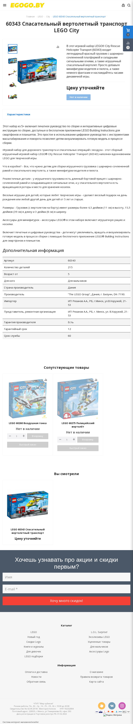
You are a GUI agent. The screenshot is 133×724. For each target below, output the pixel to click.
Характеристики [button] (18, 114)
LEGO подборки (33, 656)
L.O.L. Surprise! (99, 632)
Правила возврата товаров (96, 676)
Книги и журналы (34, 646)
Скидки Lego (33, 641)
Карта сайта (96, 681)
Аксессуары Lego (99, 651)
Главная (30, 16)
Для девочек (33, 651)
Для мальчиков (99, 646)
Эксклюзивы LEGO (99, 637)
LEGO (33, 632)
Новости (36, 676)
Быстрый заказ (27, 444)
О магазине (96, 672)
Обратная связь (36, 681)
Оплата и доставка (36, 672)
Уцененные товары (99, 641)
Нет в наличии (78, 97)
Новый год (33, 637)
